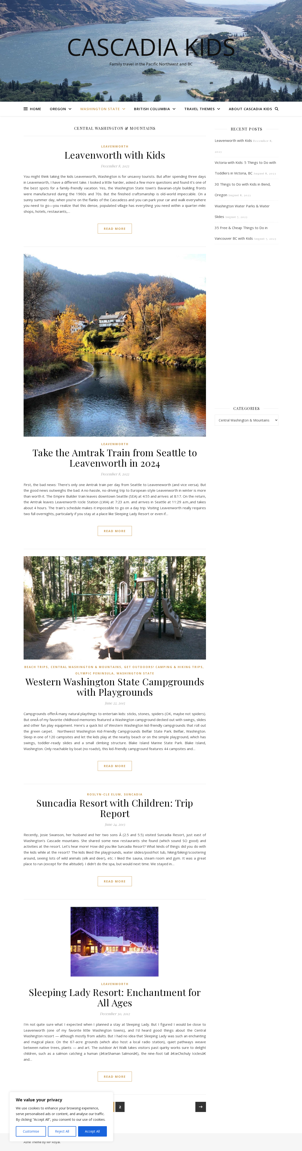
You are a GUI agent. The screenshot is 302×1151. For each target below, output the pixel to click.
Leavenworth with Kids (114, 154)
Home (35, 108)
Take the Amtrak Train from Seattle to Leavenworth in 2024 (115, 457)
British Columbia (152, 108)
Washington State (100, 108)
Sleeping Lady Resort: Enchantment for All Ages (115, 997)
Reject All (62, 1131)
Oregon (58, 108)
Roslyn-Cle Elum (104, 794)
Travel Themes (199, 108)
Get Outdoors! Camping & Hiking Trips (163, 667)
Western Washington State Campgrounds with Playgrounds (114, 686)
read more (115, 228)
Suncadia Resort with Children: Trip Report (114, 807)
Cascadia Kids (151, 46)
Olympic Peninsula (94, 673)
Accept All (92, 1131)
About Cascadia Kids (250, 108)
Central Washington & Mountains (86, 667)
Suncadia (133, 794)
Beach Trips (36, 667)
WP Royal (53, 1142)
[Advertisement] (246, 324)
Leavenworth (115, 146)
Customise (31, 1131)
